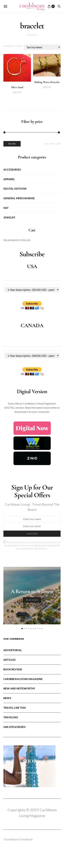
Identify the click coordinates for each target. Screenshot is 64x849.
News (7, 698)
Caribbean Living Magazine (23, 679)
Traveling (10, 717)
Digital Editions (14, 188)
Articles (9, 659)
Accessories (12, 169)
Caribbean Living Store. (29, 772)
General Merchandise (19, 198)
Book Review (12, 669)
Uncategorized (14, 726)
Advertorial (12, 650)
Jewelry (9, 217)
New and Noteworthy (19, 688)
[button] (22, 628)
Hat (6, 207)
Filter (12, 144)
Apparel (9, 179)
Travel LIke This (14, 707)
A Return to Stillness (32, 591)
